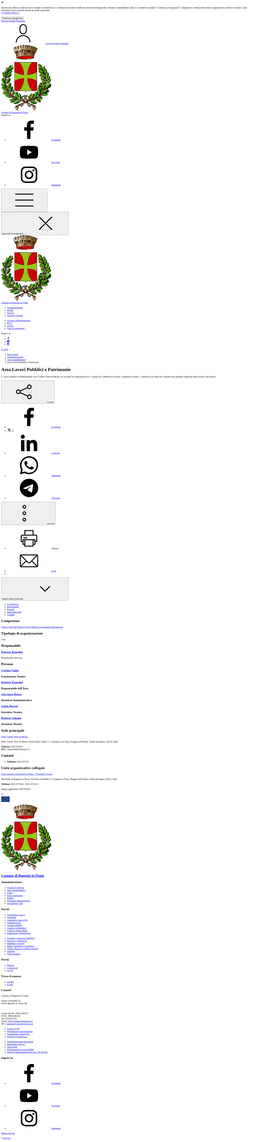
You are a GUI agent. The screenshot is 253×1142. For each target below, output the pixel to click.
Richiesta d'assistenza (17, 1036)
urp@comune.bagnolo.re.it (20, 1021)
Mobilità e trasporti (15, 943)
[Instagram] (8, 344)
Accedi (4, 349)
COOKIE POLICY (10, 13)
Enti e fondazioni (15, 895)
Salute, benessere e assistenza (20, 946)
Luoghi (10, 982)
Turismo (11, 951)
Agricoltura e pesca (16, 915)
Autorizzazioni (14, 922)
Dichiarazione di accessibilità (20, 1049)
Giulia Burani (9, 706)
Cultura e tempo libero (17, 930)
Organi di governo (15, 887)
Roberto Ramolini (12, 652)
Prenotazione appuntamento (20, 1031)
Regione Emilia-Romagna (13, 21)
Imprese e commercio (17, 941)
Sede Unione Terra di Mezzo (14, 736)
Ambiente (11, 917)
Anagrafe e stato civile (17, 920)
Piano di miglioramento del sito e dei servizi (27, 1052)
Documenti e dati (15, 903)
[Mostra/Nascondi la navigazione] (24, 200)
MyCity (7, 1138)
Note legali (12, 1047)
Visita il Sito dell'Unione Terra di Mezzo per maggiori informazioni (32, 627)
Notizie (10, 965)
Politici (10, 898)
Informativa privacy (16, 1044)
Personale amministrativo (18, 901)
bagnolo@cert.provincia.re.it (20, 1024)
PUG (9, 323)
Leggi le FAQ (13, 1029)
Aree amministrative (16, 359)
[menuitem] (34, 427)
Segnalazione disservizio (18, 1034)
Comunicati (12, 968)
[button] (15, 307)
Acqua (10, 326)
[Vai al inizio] (2, 794)
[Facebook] (8, 338)
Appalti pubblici (14, 925)
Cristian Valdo (10, 670)
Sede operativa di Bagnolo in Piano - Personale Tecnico (27, 774)
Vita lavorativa (13, 954)
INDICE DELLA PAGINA (12, 599)
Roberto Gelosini (11, 718)
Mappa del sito (8, 1133)
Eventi (10, 984)
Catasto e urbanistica (16, 928)
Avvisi (10, 970)
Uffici (9, 893)
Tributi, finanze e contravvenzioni (22, 949)
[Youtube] (8, 341)
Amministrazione (15, 357)
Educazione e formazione (18, 933)
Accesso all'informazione (18, 320)
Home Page (12, 354)
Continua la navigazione (12, 18)
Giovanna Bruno (11, 694)
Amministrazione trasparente (20, 1041)
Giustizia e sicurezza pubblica (20, 938)
